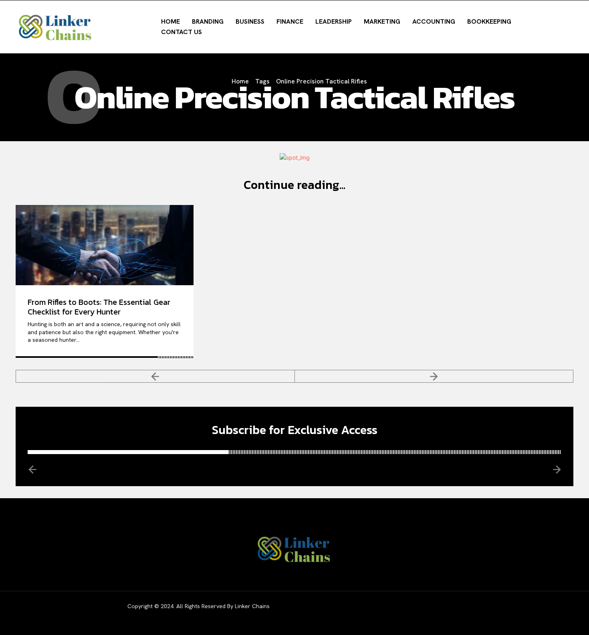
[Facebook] (464, 613)
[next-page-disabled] (434, 376)
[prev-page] (155, 376)
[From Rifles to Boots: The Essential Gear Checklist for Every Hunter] (105, 245)
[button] (527, 26)
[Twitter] (504, 613)
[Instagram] (484, 613)
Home (240, 81)
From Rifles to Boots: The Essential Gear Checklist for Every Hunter (99, 307)
